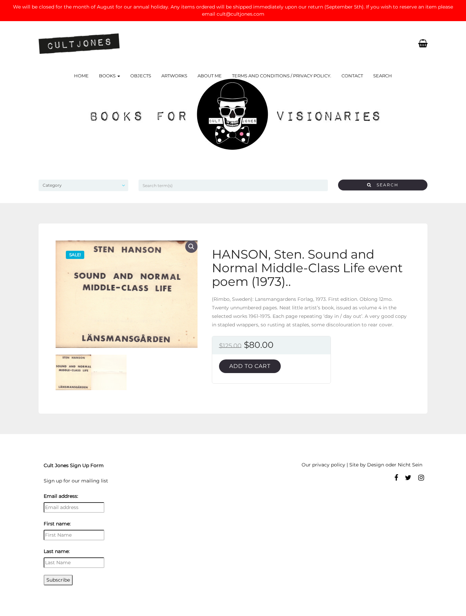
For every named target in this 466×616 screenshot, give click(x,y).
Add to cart (250, 366)
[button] (191, 247)
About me (210, 75)
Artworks (174, 75)
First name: (57, 524)
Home (81, 75)
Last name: (57, 551)
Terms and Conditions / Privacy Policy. (281, 75)
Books (108, 75)
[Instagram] (421, 478)
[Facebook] (396, 478)
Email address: (61, 496)
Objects (140, 75)
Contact (352, 75)
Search (382, 75)
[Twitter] (408, 478)
